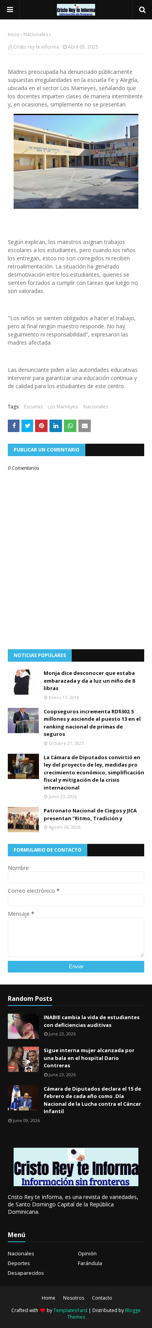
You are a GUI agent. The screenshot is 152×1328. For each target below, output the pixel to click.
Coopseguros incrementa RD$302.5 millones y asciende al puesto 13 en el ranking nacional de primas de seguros (92, 723)
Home (48, 1298)
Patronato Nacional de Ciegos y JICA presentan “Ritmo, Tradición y (90, 814)
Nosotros (73, 1298)
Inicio (13, 34)
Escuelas (33, 406)
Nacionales (35, 34)
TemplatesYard (70, 1310)
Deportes (19, 1263)
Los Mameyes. (63, 406)
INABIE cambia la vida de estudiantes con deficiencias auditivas (92, 1021)
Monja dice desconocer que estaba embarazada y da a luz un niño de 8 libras (89, 680)
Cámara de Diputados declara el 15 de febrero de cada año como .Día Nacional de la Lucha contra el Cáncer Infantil (92, 1100)
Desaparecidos (26, 1272)
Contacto (102, 1298)
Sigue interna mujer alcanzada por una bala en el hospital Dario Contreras (89, 1058)
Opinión (87, 1253)
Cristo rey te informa (36, 47)
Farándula (90, 1263)
